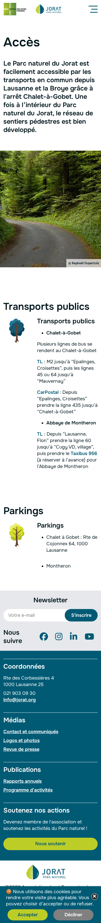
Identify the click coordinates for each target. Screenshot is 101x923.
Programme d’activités (28, 790)
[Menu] (94, 9)
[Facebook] (44, 637)
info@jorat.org (19, 700)
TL (40, 362)
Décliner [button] (73, 915)
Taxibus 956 (84, 453)
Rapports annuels (22, 781)
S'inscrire (81, 615)
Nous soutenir (50, 844)
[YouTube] (89, 637)
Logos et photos (21, 740)
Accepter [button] (28, 915)
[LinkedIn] (73, 637)
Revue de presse (21, 749)
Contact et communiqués (30, 732)
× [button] (94, 896)
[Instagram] (58, 637)
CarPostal (48, 392)
